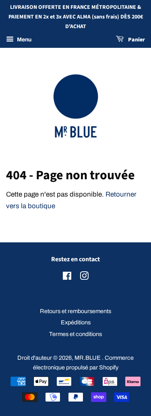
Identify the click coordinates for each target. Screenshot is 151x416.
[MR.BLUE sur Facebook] (67, 277)
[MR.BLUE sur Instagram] (84, 277)
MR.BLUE (88, 358)
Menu (23, 40)
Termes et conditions (75, 334)
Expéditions (76, 322)
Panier (136, 40)
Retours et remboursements (75, 311)
